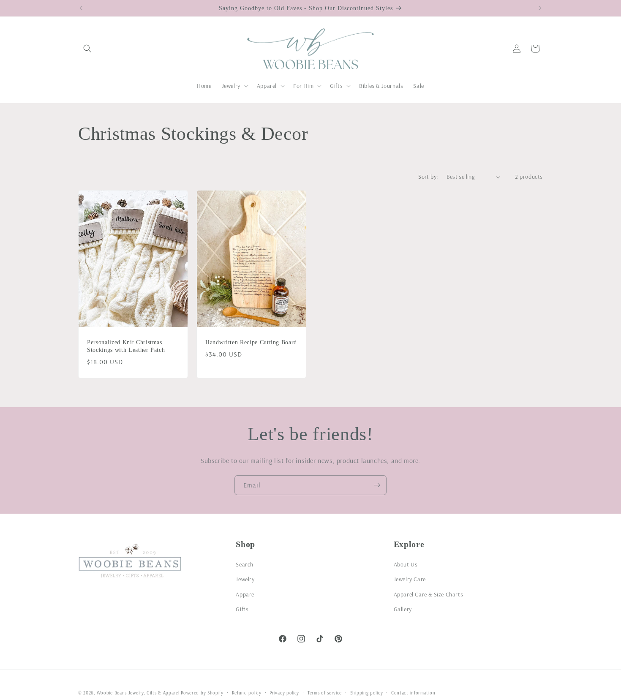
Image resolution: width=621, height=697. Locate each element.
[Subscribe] (377, 485)
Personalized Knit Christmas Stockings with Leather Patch (126, 346)
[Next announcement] (540, 8)
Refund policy (246, 692)
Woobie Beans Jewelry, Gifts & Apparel (138, 693)
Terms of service (325, 692)
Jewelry (245, 579)
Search (244, 564)
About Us (406, 564)
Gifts (242, 609)
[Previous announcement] (81, 8)
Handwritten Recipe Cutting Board (251, 342)
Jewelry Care (410, 579)
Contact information (413, 692)
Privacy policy (284, 692)
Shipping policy (366, 692)
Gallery (403, 609)
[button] (87, 48)
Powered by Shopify (202, 693)
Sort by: (428, 176)
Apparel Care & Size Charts (428, 594)
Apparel (246, 594)
